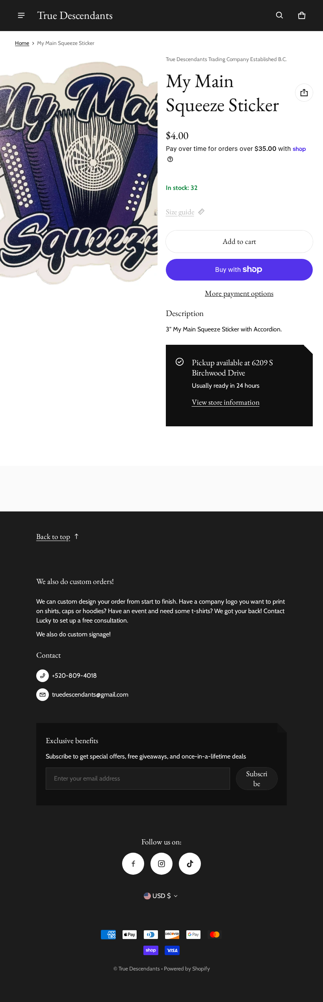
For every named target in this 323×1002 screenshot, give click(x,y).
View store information (226, 402)
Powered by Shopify (187, 968)
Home (22, 43)
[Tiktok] (190, 864)
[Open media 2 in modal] (79, 173)
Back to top (53, 536)
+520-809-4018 (74, 675)
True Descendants (140, 968)
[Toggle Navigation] (21, 15)
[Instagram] (161, 864)
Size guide (180, 212)
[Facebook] (133, 864)
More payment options (239, 293)
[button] (280, 15)
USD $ (161, 896)
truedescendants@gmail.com (90, 694)
